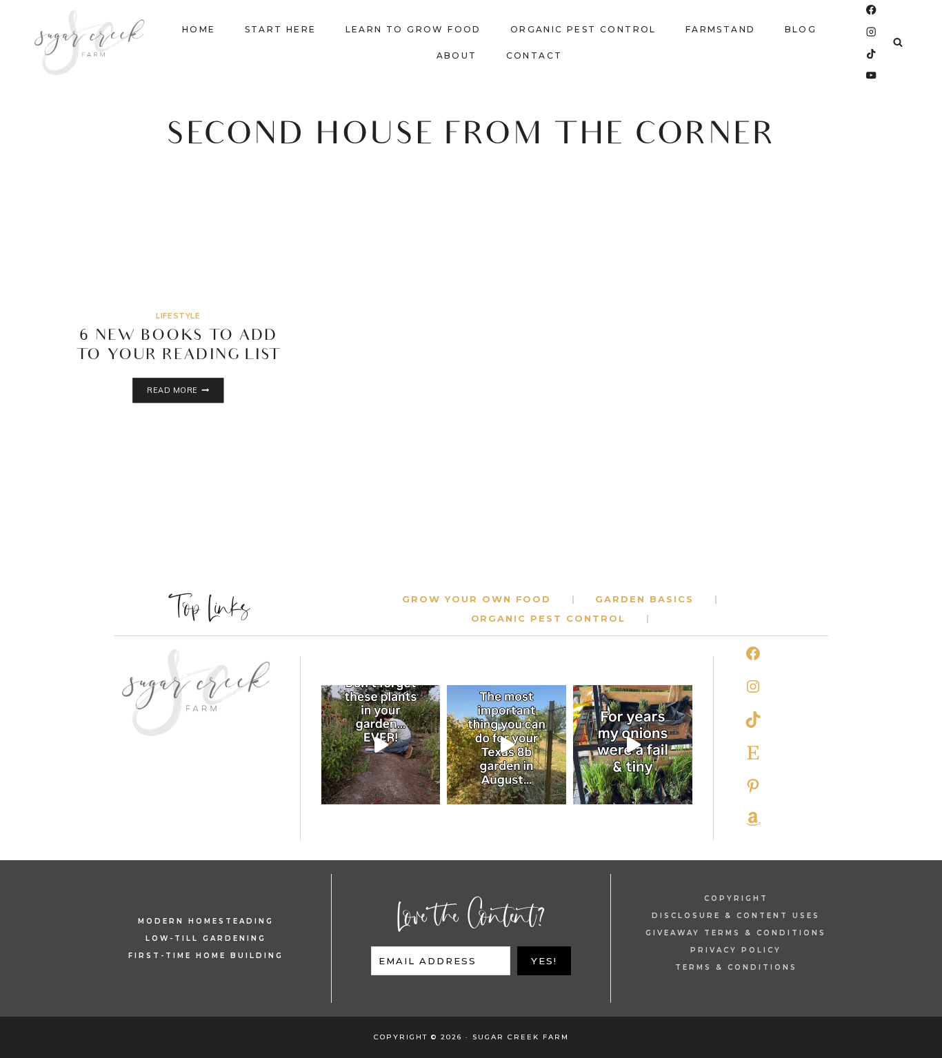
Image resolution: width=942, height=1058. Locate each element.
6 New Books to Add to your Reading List (178, 346)
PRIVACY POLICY (735, 950)
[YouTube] (871, 75)
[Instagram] (871, 32)
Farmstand (720, 29)
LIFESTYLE (178, 316)
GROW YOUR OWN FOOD (476, 598)
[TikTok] (871, 53)
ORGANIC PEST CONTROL (548, 618)
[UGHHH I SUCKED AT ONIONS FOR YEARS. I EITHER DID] (632, 744)
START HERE (281, 29)
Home (199, 29)
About (457, 55)
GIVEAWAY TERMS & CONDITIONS (735, 932)
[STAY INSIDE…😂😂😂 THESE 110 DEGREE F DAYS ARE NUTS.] (506, 744)
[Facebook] (871, 10)
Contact (534, 55)
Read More (185, 391)
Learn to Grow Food (413, 29)
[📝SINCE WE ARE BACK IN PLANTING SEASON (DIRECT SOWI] (381, 744)
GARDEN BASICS (644, 598)
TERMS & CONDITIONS (736, 967)
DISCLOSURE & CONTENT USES (736, 915)
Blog (801, 29)
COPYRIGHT (736, 898)
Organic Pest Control (583, 29)
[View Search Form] (898, 42)
